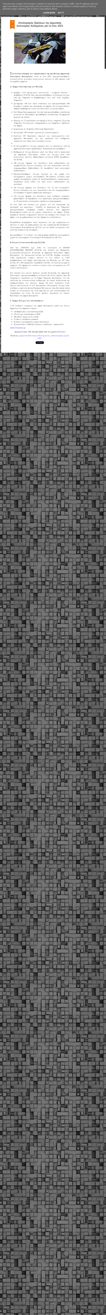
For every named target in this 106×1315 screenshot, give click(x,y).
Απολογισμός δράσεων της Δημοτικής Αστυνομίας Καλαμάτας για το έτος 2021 (40, 24)
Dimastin (61, 331)
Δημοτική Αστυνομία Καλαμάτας (35, 335)
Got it (61, 12)
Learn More (49, 12)
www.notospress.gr (18, 327)
